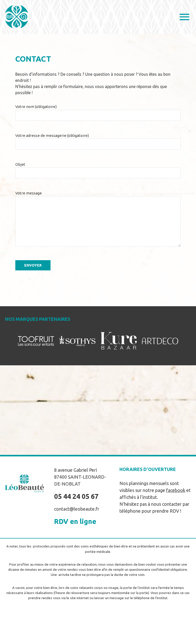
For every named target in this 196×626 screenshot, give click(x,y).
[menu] (184, 17)
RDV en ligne (75, 521)
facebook (175, 490)
